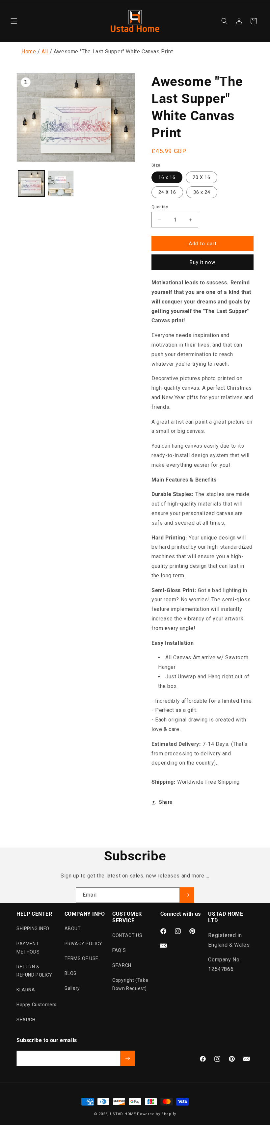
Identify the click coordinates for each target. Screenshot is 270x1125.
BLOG (71, 973)
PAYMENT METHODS (28, 948)
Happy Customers (36, 1004)
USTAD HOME (123, 1114)
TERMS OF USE (81, 958)
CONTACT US (127, 935)
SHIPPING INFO (32, 928)
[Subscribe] (186, 895)
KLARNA (25, 989)
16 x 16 (167, 177)
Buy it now (202, 262)
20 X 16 (201, 177)
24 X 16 (167, 192)
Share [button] (166, 802)
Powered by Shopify (156, 1114)
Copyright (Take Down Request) (130, 984)
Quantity (159, 206)
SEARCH (26, 1019)
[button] (14, 21)
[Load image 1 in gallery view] (31, 183)
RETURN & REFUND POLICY (34, 971)
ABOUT (73, 928)
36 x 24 (201, 192)
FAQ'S (119, 950)
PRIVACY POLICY (83, 943)
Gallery (72, 988)
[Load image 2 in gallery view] (61, 183)
